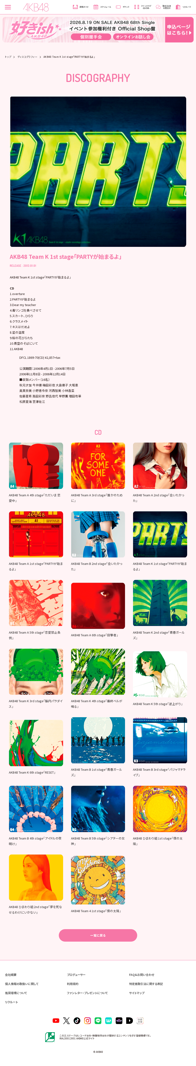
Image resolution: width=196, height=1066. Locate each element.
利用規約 (72, 984)
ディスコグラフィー (27, 57)
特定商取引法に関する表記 (146, 984)
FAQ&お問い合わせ (141, 975)
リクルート (11, 1002)
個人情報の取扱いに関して (21, 984)
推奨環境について (16, 993)
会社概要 (10, 975)
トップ (8, 57)
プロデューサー (76, 975)
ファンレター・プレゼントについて (87, 993)
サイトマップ (136, 993)
